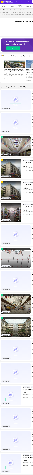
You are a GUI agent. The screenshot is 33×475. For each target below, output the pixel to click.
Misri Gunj (20, 9)
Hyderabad (6, 9)
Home (1, 9)
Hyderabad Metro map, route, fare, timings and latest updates (14, 70)
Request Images (15, 104)
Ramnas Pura (13, 9)
